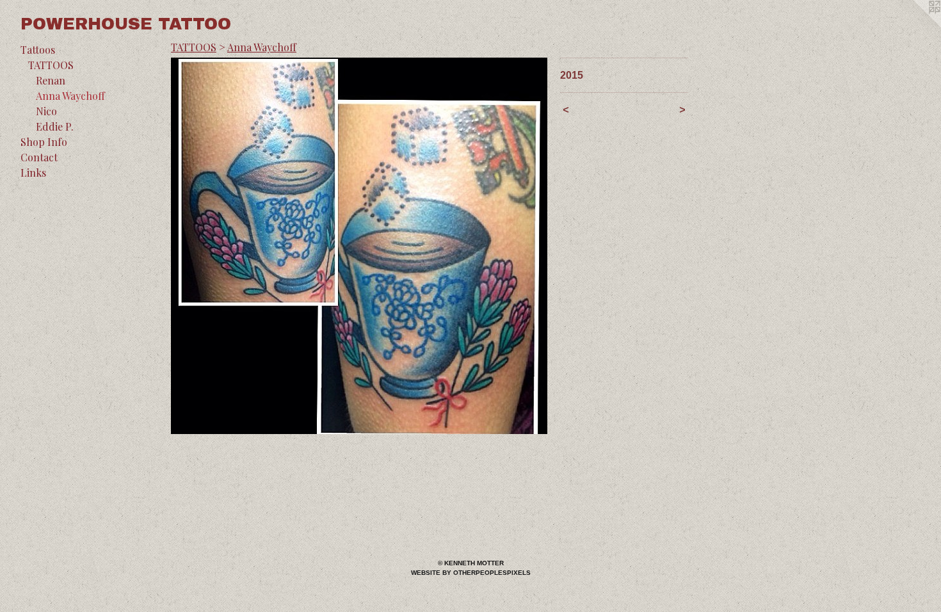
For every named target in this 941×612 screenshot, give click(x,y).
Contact (39, 157)
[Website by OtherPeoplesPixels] (915, 25)
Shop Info (43, 142)
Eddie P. (55, 126)
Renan (50, 80)
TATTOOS (51, 65)
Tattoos (37, 49)
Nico (46, 111)
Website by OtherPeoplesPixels (471, 572)
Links (33, 172)
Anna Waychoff (70, 95)
